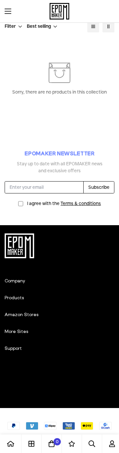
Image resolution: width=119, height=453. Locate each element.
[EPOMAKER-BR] (59, 11)
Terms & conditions (80, 203)
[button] (107, 11)
